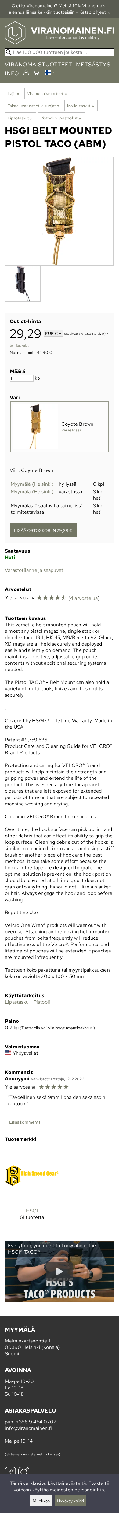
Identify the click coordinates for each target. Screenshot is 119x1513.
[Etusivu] (59, 43)
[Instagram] (23, 1473)
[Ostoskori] (36, 73)
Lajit (13, 93)
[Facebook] (10, 1473)
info (12, 73)
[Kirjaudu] (26, 73)
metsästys (93, 64)
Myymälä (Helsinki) (32, 484)
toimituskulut (19, 345)
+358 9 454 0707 (36, 1422)
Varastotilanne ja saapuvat (34, 570)
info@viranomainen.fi (28, 1428)
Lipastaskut (20, 118)
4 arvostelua (84, 598)
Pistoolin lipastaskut (60, 118)
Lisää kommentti (25, 1122)
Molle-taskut (80, 105)
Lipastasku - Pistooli (27, 1002)
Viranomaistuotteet (47, 93)
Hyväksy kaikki (70, 1501)
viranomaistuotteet (38, 64)
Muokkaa (41, 1501)
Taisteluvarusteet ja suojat (34, 105)
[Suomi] (49, 73)
